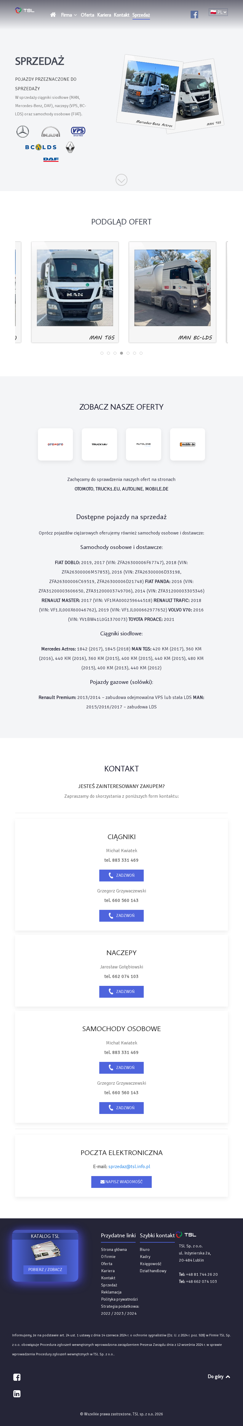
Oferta (106, 1263)
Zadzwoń (125, 875)
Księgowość (151, 1263)
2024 (132, 1313)
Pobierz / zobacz (45, 1269)
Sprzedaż (109, 1285)
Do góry (216, 1376)
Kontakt (108, 1277)
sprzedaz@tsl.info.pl (129, 1167)
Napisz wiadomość (124, 1181)
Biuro (145, 1249)
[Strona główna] (54, 14)
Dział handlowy (153, 1270)
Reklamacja (111, 1292)
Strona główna (114, 1249)
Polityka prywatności (119, 1299)
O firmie (108, 1256)
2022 (106, 1313)
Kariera (108, 1270)
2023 (119, 1313)
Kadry (145, 1256)
